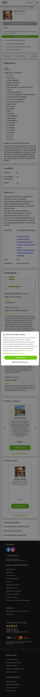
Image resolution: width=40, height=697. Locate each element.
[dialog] (20, 348)
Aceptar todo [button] (20, 357)
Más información (27, 350)
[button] (20, 353)
